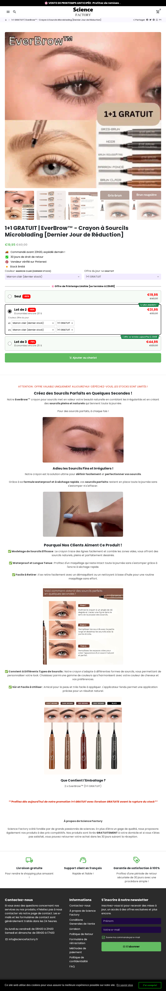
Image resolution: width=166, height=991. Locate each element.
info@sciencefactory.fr (21, 939)
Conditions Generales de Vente (82, 922)
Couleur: (28, 271)
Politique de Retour (81, 934)
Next (157, 110)
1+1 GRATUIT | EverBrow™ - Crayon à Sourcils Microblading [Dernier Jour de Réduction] (56, 19)
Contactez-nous (79, 905)
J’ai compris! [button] (150, 985)
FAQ (72, 966)
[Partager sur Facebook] (147, 19)
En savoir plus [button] (125, 985)
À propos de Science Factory (82, 913)
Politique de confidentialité (78, 959)
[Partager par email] (160, 19)
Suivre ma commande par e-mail (123, 937)
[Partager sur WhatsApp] (157, 19)
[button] (83, 296)
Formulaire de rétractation (78, 941)
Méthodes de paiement (77, 950)
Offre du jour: (99, 271)
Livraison (74, 929)
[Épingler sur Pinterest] (154, 19)
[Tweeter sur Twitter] (150, 19)
